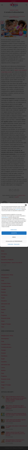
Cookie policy (10, 244)
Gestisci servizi (14, 229)
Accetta (14, 233)
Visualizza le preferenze (14, 241)
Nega (14, 237)
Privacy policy (17, 244)
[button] (26, 205)
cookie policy (18, 209)
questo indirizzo (4, 217)
